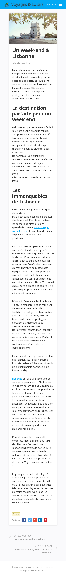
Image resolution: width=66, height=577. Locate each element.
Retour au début (38, 570)
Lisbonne (17, 378)
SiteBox (40, 567)
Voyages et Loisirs (27, 567)
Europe (16, 514)
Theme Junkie (25, 570)
